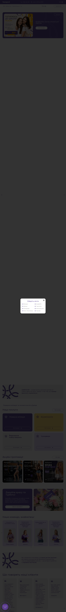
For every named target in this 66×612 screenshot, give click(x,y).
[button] (43, 300)
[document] (33, 306)
